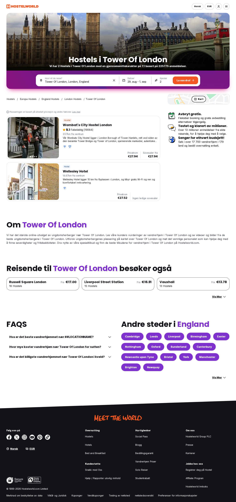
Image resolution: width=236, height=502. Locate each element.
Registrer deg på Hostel (199, 469)
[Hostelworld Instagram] (24, 437)
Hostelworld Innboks (197, 486)
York (186, 357)
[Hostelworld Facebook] (9, 437)
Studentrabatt (142, 478)
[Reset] (114, 80)
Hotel (66, 166)
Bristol (168, 357)
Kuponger (77, 495)
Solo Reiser (141, 469)
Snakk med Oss (93, 469)
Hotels (88, 444)
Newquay (153, 367)
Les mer (76, 112)
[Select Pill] (218, 6)
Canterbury (204, 346)
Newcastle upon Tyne (139, 357)
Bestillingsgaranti (144, 453)
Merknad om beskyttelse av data (24, 495)
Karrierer (190, 453)
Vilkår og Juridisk (57, 495)
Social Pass (141, 436)
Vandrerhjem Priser (145, 461)
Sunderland (178, 346)
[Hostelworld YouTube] (32, 437)
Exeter (221, 336)
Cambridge (132, 336)
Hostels (89, 436)
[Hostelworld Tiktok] (47, 437)
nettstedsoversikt (144, 495)
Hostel (67, 120)
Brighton (131, 367)
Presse (189, 444)
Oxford (155, 346)
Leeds (154, 336)
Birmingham (199, 336)
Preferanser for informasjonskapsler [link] (177, 495)
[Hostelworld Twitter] (16, 437)
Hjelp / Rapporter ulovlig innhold (102, 478)
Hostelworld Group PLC (198, 436)
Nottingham (133, 346)
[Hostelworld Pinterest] (39, 437)
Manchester (207, 357)
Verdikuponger (95, 495)
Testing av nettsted (119, 495)
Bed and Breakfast (95, 453)
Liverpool (174, 336)
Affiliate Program (195, 478)
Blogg (138, 444)
